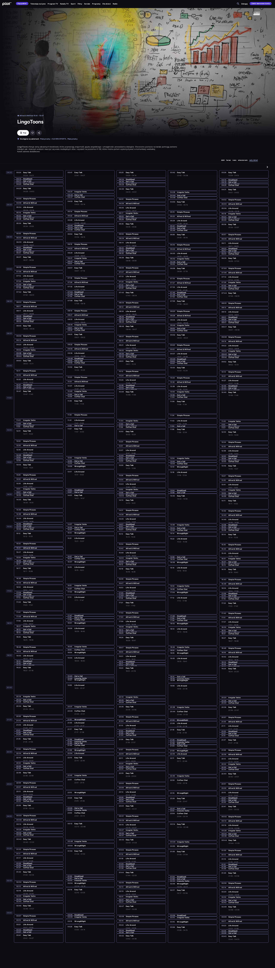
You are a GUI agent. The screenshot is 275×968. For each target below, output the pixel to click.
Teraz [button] (228, 160)
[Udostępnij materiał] (39, 133)
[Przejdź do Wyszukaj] (238, 4)
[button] (267, 167)
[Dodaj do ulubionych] (32, 133)
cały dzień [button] (253, 160)
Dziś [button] (223, 160)
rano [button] (234, 160)
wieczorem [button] (243, 160)
